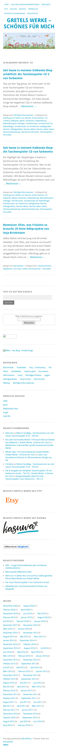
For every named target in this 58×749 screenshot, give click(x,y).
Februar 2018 (22, 621)
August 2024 (28, 606)
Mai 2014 (21, 652)
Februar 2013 (24, 671)
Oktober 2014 (29, 644)
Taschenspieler (46, 132)
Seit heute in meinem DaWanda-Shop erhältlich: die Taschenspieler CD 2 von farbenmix (27, 74)
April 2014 (35, 652)
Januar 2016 (23, 629)
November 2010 (30, 714)
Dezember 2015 (10, 633)
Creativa (6, 121)
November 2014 (10, 644)
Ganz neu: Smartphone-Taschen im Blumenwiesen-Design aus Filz (28, 457)
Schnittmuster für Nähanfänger (37, 201)
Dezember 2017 (10, 625)
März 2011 (36, 706)
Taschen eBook (30, 129)
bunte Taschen (38, 118)
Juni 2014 (7, 652)
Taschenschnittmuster (30, 132)
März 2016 (7, 629)
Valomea (9, 433)
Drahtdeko (21, 367)
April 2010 (7, 725)
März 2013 (7, 671)
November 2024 (10, 606)
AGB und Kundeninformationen (25, 5)
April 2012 (21, 686)
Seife (5, 401)
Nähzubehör (9, 375)
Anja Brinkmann (44, 266)
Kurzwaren (43, 371)
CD (46, 118)
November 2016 (30, 625)
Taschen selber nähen (45, 129)
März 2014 (7, 656)
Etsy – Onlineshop (37, 367)
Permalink (7, 135)
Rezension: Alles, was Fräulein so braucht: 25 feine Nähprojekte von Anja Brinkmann (26, 228)
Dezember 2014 (27, 640)
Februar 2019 (9, 617)
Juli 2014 (44, 648)
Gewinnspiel (29, 371)
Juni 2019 (27, 613)
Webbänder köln (10, 408)
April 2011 (21, 706)
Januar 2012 (26, 690)
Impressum (33, 9)
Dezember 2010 (10, 714)
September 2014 (10, 648)
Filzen (5, 371)
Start (6, 5)
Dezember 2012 (10, 675)
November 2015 (30, 633)
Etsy (6, 9)
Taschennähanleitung (11, 132)
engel (5, 412)
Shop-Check (25, 379)
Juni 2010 (38, 721)
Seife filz (6, 416)
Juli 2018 (7, 621)
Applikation (7, 269)
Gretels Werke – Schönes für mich (29, 23)
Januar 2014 (41, 656)
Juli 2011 (24, 702)
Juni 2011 (38, 702)
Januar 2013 (41, 671)
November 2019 (10, 613)
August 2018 (43, 617)
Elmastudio (8, 741)
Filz (50, 367)
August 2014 (29, 648)
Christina (9, 464)
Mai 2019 (42, 613)
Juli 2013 (7, 667)
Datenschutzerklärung (14, 14)
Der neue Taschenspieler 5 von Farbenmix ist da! (27, 582)
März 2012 (36, 686)
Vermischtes (39, 379)
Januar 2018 (39, 621)
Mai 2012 (7, 686)
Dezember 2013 (10, 660)
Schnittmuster (31, 123)
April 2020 (25, 610)
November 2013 (30, 660)
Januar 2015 (8, 640)
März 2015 (38, 636)
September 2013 (28, 663)
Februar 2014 (24, 656)
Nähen (25, 269)
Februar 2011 (9, 710)
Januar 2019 (26, 617)
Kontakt (22, 9)
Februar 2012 (9, 690)
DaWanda (15, 121)
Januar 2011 (27, 710)
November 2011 (30, 694)
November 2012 (30, 675)
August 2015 (8, 636)
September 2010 (29, 717)
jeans (5, 405)
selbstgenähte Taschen (37, 203)
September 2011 (28, 698)
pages (47, 375)
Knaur (19, 269)
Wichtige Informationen (23, 115)
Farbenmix (30, 121)
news (20, 375)
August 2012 (8, 683)
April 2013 (34, 667)
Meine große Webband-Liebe (18, 572)
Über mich (46, 5)
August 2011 (8, 702)
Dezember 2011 (10, 694)
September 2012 (28, 679)
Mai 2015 (24, 636)
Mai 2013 (21, 667)
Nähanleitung (40, 121)
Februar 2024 (9, 610)
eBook (22, 121)
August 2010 (8, 721)
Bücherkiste (18, 266)
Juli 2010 (24, 721)
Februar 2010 (24, 725)
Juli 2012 (24, 683)
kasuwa (13, 9)
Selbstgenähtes (17, 129)
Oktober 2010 (9, 717)
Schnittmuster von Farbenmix (27, 126)
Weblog (6, 383)
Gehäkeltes (16, 371)
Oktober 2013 (9, 663)
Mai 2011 (7, 706)
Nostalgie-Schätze (33, 375)
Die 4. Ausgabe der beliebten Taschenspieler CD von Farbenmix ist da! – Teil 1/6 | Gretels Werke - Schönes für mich (29, 473)
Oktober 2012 (9, 679)
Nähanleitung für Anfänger (14, 123)
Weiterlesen (29, 106)
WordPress (27, 738)
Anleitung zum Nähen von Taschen (17, 118)
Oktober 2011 (9, 698)
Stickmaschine (35, 269)
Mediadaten (32, 14)
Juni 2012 (38, 683)
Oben (5, 745)
